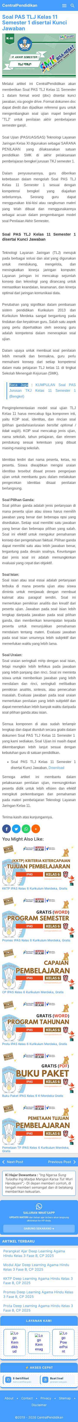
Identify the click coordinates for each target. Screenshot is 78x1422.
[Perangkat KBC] (39, 1342)
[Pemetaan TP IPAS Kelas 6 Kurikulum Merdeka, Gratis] (39, 1124)
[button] (35, 828)
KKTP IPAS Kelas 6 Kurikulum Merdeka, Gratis (34, 888)
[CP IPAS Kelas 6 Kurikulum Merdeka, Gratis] (39, 968)
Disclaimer (39, 1405)
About (9, 1398)
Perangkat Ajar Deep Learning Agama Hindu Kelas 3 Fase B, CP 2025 (34, 1253)
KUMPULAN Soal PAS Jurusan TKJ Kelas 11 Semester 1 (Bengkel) (42, 390)
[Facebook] (6, 828)
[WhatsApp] (26, 828)
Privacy (46, 1398)
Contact (27, 1398)
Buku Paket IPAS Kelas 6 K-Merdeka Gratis (32, 1096)
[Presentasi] (63, 1342)
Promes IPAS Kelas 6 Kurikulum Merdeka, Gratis (36, 940)
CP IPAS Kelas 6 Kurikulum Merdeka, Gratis (33, 992)
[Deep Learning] (14, 1342)
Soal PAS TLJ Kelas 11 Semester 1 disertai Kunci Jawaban (34, 23)
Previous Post (59, 1162)
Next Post (15, 1162)
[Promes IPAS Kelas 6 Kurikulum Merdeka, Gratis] (39, 916)
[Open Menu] (64, 5)
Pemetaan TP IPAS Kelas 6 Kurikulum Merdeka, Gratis (35, 1149)
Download (56, 768)
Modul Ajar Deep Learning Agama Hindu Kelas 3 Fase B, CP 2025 (36, 1267)
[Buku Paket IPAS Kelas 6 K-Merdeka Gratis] (39, 1072)
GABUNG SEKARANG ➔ (39, 1228)
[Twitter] (16, 828)
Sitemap (65, 1398)
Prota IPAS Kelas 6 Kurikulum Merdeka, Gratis (34, 1044)
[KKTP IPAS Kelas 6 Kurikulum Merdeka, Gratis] (39, 865)
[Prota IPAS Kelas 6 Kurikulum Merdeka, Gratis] (39, 1020)
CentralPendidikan (19, 5)
